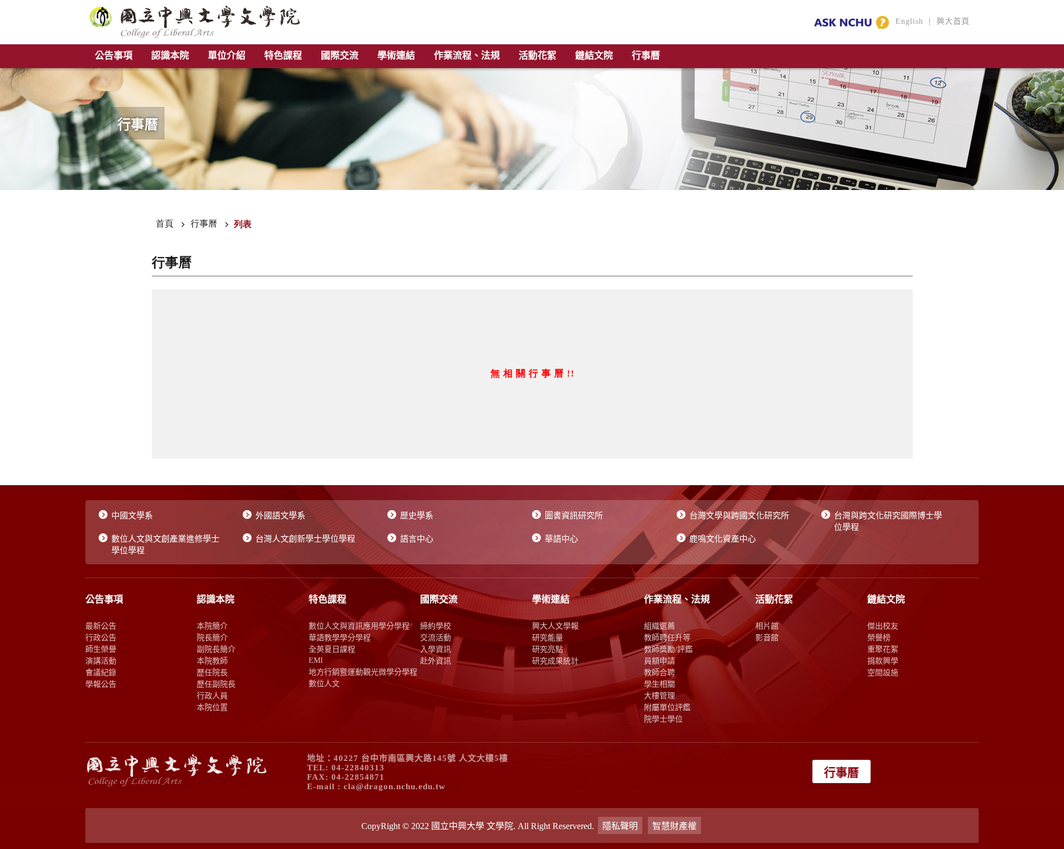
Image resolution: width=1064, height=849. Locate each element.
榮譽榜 (879, 637)
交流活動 (435, 637)
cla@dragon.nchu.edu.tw (395, 786)
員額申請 (659, 660)
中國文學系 (132, 515)
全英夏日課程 (332, 649)
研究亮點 (547, 649)
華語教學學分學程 (340, 637)
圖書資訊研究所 (574, 515)
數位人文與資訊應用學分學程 (359, 625)
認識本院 (170, 55)
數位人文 (324, 683)
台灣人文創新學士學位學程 (305, 538)
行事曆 (646, 55)
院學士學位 (663, 718)
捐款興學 (882, 660)
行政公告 (100, 637)
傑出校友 (882, 625)
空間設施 (882, 672)
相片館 (767, 625)
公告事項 (113, 55)
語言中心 (416, 538)
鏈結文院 (594, 55)
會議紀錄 (100, 672)
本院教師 (212, 660)
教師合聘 (659, 672)
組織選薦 (659, 625)
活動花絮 (537, 55)
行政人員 (212, 695)
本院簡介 (212, 625)
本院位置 (212, 707)
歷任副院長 (216, 684)
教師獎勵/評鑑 (668, 649)
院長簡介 (212, 637)
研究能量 (547, 637)
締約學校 (435, 625)
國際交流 (340, 55)
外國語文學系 (280, 515)
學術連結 (396, 55)
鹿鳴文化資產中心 (722, 538)
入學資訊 (435, 649)
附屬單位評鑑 (667, 707)
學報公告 (100, 684)
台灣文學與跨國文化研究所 (739, 515)
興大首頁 (953, 21)
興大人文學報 (555, 625)
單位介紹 (226, 55)
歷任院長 (212, 672)
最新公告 (100, 625)
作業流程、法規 (467, 55)
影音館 (767, 637)
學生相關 (659, 684)
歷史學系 (416, 515)
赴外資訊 (435, 660)
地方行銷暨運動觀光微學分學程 (363, 671)
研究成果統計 (555, 660)
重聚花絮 (882, 649)
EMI (316, 660)
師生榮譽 (100, 649)
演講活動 (100, 660)
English (909, 21)
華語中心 (561, 538)
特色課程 (283, 55)
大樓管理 (659, 695)
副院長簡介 (216, 649)
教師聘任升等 (667, 637)
